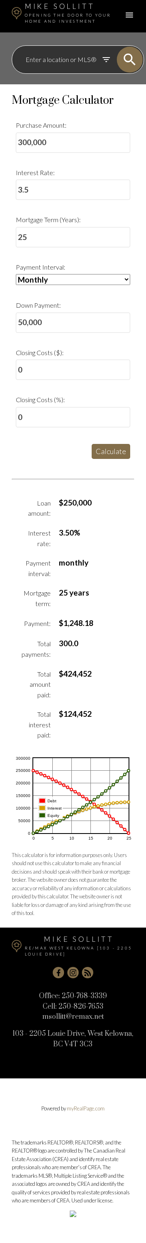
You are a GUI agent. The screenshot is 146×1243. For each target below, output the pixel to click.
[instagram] (73, 972)
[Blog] (87, 972)
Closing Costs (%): (40, 399)
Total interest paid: (40, 724)
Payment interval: (38, 568)
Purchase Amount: (41, 125)
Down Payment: (38, 305)
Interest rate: (39, 538)
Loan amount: (39, 508)
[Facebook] (58, 972)
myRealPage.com (86, 1108)
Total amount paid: (40, 684)
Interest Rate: (35, 172)
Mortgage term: (37, 598)
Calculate (111, 451)
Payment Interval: (40, 267)
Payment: (37, 623)
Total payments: (36, 649)
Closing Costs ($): (40, 352)
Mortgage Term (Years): (48, 219)
